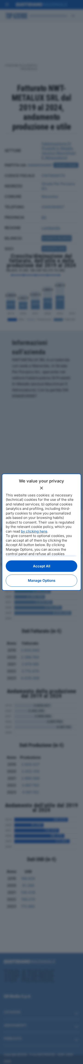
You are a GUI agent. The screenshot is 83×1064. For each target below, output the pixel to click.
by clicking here (34, 531)
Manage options (41, 580)
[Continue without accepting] (41, 488)
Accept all (41, 566)
